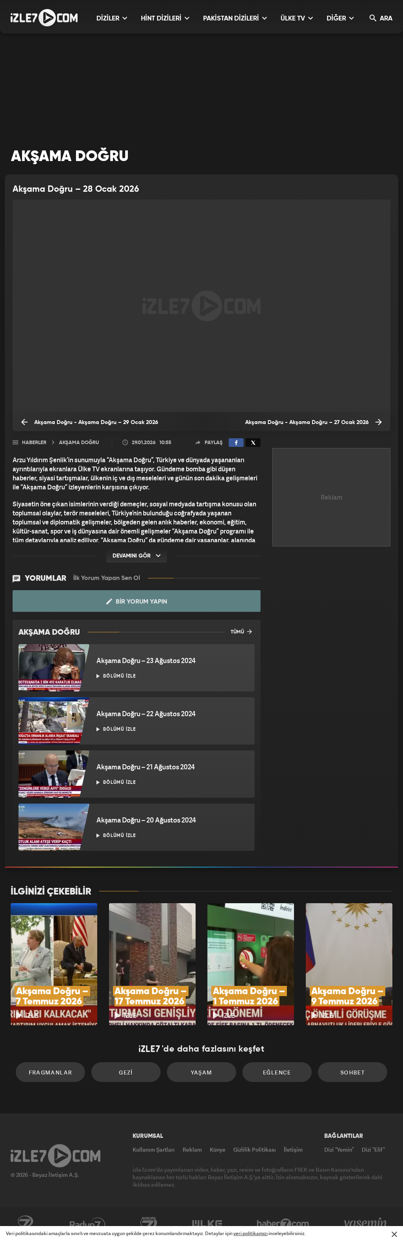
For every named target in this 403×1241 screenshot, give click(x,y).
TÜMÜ (238, 632)
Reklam (192, 1149)
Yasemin (366, 1224)
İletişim (293, 1149)
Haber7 (283, 1224)
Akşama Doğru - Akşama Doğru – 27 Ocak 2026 (307, 422)
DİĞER (337, 18)
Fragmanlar (50, 1072)
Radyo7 (87, 1224)
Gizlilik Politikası (254, 1149)
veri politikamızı (250, 1233)
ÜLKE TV (294, 18)
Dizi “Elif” (373, 1149)
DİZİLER (108, 18)
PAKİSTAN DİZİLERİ (232, 18)
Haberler (34, 442)
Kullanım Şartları (154, 1149)
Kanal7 (25, 1224)
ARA (385, 18)
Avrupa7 (148, 1224)
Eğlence (277, 1072)
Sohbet (352, 1072)
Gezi (126, 1072)
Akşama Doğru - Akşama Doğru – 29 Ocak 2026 (95, 422)
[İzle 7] (44, 17)
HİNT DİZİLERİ (162, 18)
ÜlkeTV (207, 1224)
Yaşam (202, 1072)
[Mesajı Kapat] (394, 1234)
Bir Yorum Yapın (140, 602)
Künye (218, 1149)
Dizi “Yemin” (339, 1149)
